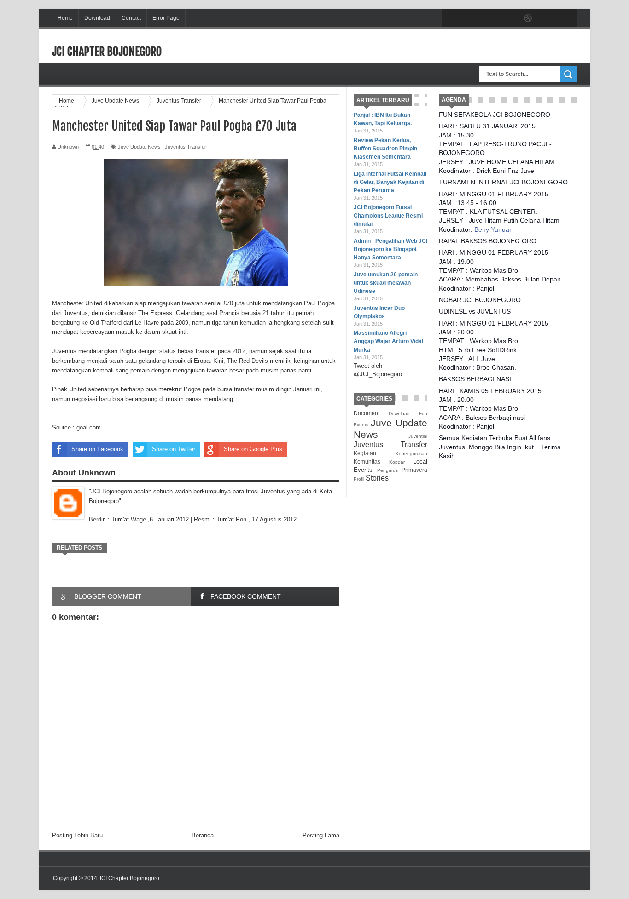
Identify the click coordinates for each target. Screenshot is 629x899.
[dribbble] (528, 18)
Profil (359, 478)
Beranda (203, 835)
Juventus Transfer (390, 444)
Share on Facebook (97, 449)
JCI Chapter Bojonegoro (107, 51)
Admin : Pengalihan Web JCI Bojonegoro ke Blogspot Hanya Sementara (390, 249)
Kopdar (397, 461)
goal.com (88, 427)
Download (97, 18)
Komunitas (367, 461)
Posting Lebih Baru (77, 835)
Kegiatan (365, 453)
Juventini (417, 436)
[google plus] (567, 18)
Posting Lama (321, 835)
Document (366, 413)
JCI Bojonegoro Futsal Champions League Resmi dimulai (388, 215)
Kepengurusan (411, 453)
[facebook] (451, 18)
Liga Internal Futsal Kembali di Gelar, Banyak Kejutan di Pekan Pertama (390, 182)
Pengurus (387, 470)
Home (65, 18)
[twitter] (470, 18)
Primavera (414, 470)
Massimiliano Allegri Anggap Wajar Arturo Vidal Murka (388, 341)
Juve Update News (139, 146)
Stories (377, 478)
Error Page (166, 18)
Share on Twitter (173, 449)
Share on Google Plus (253, 449)
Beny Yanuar (493, 229)
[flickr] (509, 18)
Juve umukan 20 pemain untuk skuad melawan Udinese (386, 282)
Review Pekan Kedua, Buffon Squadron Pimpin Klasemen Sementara (385, 148)
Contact (131, 18)
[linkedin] (547, 18)
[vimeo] (489, 18)
